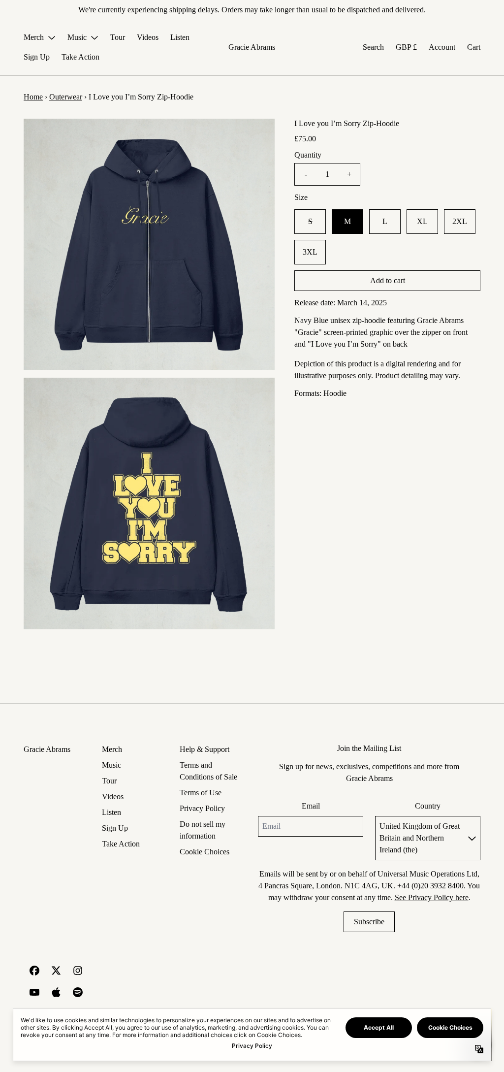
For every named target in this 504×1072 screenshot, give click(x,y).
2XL (459, 221)
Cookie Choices (204, 851)
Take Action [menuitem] (80, 57)
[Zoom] (149, 244)
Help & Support (204, 749)
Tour (109, 781)
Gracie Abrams (251, 47)
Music (111, 765)
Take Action (121, 844)
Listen (111, 812)
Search (373, 47)
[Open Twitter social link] (56, 970)
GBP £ (406, 47)
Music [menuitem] (77, 37)
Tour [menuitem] (117, 37)
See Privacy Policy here (432, 897)
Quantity (307, 155)
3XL (310, 252)
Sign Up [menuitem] (37, 57)
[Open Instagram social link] (78, 970)
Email (311, 806)
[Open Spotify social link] (78, 992)
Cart (473, 47)
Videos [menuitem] (147, 37)
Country (428, 806)
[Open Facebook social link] (34, 970)
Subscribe (369, 921)
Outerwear (65, 97)
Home (33, 97)
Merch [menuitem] (34, 37)
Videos (113, 796)
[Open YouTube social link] (34, 992)
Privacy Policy (202, 808)
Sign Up (115, 828)
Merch (112, 749)
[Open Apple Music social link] (56, 992)
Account (442, 47)
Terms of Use (200, 792)
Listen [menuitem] (179, 37)
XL (422, 221)
